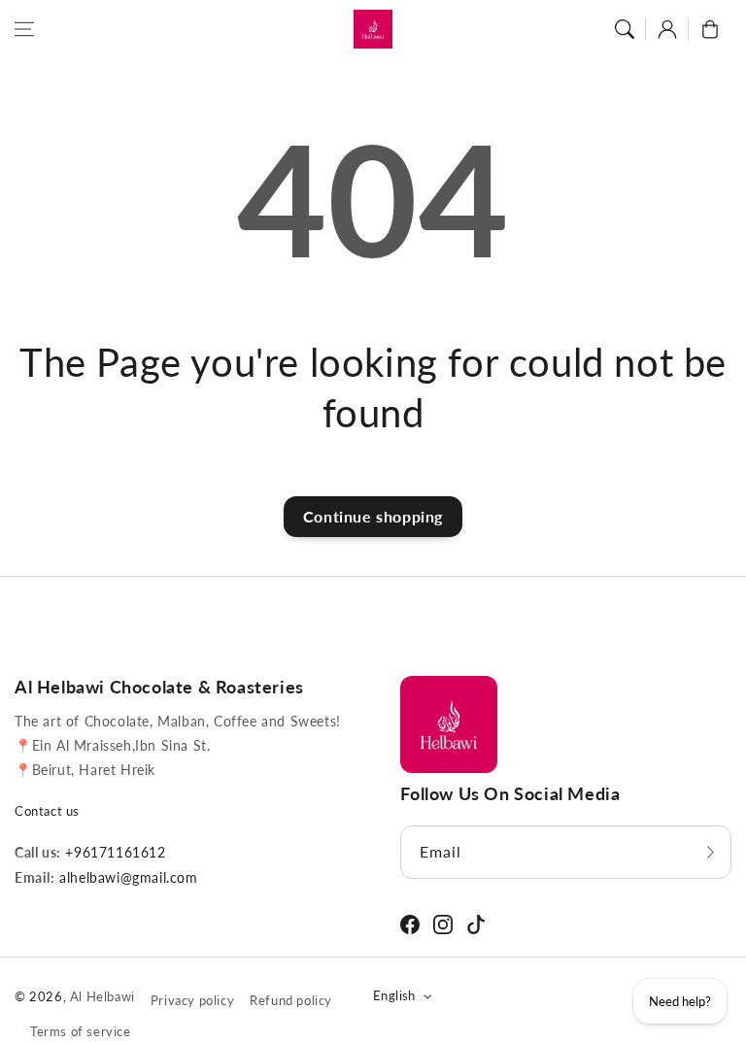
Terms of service (80, 1031)
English (394, 995)
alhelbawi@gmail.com (126, 877)
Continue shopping (373, 516)
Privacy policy (192, 1000)
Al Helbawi (102, 996)
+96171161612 (113, 852)
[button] (24, 29)
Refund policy (291, 1000)
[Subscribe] (710, 852)
